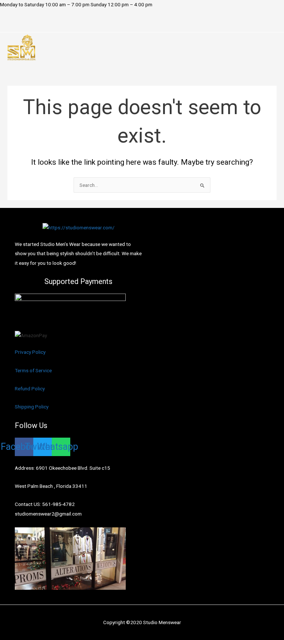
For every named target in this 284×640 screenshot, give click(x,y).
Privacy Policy (30, 352)
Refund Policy (30, 388)
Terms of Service (33, 370)
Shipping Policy (31, 407)
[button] (56, 25)
